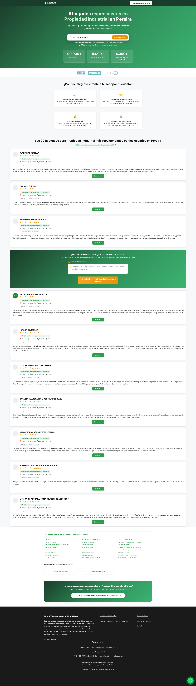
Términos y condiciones (90, 669)
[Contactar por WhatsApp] (190, 680)
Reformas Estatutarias (52, 555)
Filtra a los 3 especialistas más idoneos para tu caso (98, 280)
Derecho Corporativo (124, 544)
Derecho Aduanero (87, 544)
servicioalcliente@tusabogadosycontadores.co (98, 648)
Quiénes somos (50, 639)
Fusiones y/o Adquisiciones (89, 550)
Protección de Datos (124, 552)
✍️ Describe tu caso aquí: (77, 262)
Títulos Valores (50, 557)
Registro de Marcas (87, 555)
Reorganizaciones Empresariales (128, 555)
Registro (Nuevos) (122, 621)
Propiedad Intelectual (87, 552)
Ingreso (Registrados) (107, 621)
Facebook (140, 621)
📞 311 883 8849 (98, 652)
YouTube (148, 621)
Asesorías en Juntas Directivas (127, 539)
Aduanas (48, 539)
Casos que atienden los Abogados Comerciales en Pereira (66, 534)
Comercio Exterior (51, 542)
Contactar (97, 176)
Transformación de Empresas (127, 557)
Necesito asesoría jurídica (141, 3)
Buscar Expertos (120, 37)
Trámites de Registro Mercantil (90, 557)
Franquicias (48, 550)
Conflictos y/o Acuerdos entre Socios (129, 542)
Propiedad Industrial (107, 145)
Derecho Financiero (51, 547)
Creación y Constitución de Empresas (57, 544)
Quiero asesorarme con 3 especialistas (98, 596)
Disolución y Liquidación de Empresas (129, 547)
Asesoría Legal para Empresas (90, 539)
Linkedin (140, 626)
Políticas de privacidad (106, 669)
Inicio (78, 145)
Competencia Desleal (87, 542)
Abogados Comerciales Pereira (90, 145)
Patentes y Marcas (51, 552)
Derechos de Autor (87, 547)
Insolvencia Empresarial (125, 550)
